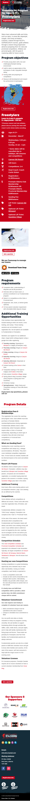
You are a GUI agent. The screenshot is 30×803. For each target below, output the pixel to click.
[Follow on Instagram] (8, 768)
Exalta (13, 372)
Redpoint (13, 798)
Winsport (12, 211)
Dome (19, 365)
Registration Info (8, 20)
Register (5, 2)
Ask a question (8, 254)
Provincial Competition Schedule (11, 546)
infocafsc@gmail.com (9, 753)
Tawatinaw (5, 555)
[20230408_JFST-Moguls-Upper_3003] (15, 246)
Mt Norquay (12, 553)
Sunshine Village (15, 217)
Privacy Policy (5, 798)
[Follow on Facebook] (3, 768)
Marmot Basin (21, 553)
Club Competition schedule (12, 543)
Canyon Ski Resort (15, 159)
